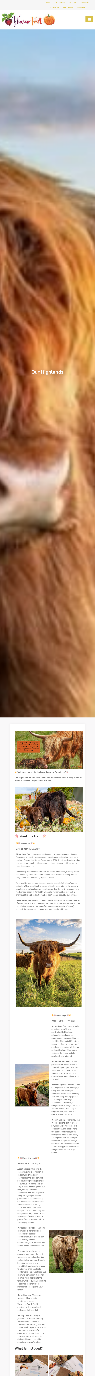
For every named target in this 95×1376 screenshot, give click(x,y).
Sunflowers (73, 2)
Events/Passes (60, 2)
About (48, 2)
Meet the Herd (68, 7)
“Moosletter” (81, 7)
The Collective (54, 7)
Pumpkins (85, 2)
